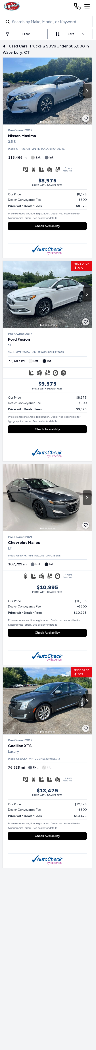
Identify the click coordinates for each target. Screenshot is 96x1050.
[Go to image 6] (54, 122)
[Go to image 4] (49, 122)
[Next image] (87, 91)
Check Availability (47, 226)
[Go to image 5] (51, 122)
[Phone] (77, 6)
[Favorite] (85, 118)
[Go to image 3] (46, 122)
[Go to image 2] (43, 122)
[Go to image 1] (41, 122)
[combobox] (70, 34)
